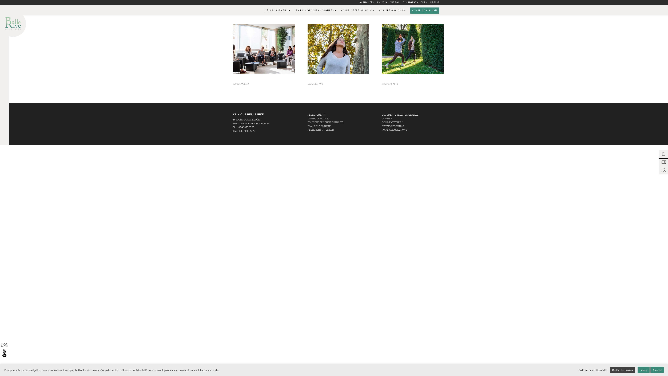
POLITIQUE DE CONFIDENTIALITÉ (325, 122)
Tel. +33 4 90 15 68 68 (243, 127)
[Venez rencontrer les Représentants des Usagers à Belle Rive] (264, 49)
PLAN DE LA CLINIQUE (319, 126)
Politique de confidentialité (593, 370)
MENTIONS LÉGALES (319, 118)
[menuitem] (367, 2)
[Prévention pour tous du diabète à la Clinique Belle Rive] (413, 49)
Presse (434, 2)
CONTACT (387, 118)
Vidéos (395, 2)
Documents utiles (415, 2)
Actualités (367, 2)
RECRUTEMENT (316, 114)
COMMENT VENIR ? (392, 122)
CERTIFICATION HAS (393, 126)
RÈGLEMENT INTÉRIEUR (321, 129)
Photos (382, 2)
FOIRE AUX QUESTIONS (394, 129)
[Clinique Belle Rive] (242, 10)
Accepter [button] (657, 370)
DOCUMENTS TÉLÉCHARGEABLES (400, 114)
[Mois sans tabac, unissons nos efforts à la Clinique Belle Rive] (338, 49)
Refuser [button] (643, 370)
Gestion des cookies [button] (622, 370)
